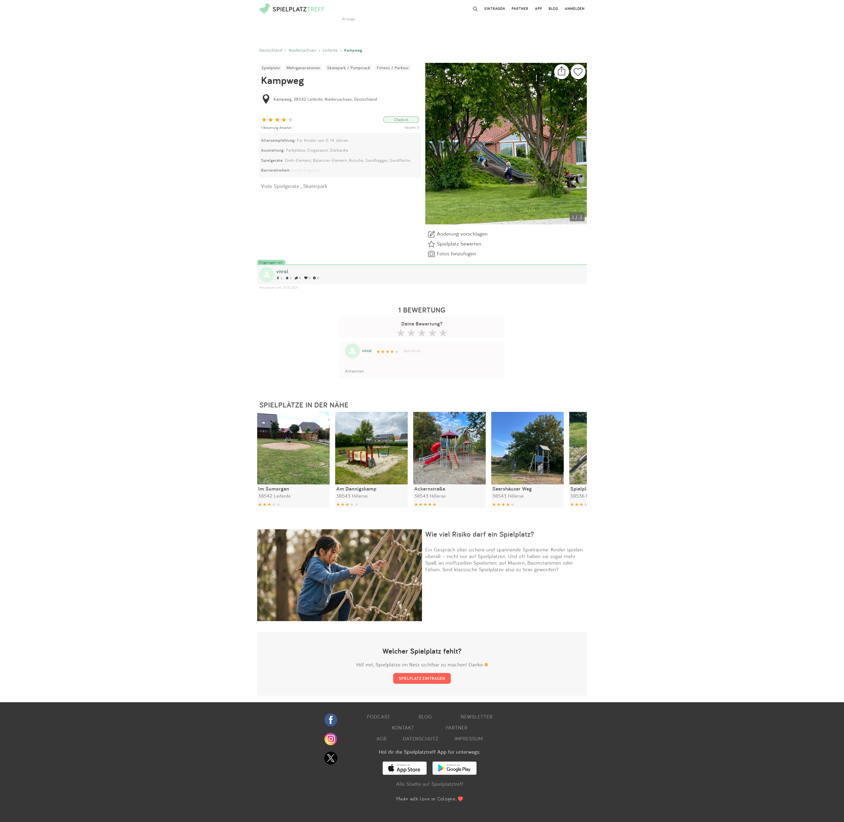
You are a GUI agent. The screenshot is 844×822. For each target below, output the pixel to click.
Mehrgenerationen (303, 67)
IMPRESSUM (469, 738)
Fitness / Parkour (393, 67)
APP (538, 8)
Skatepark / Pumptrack (348, 67)
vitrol (282, 271)
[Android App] (454, 772)
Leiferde (330, 50)
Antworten (354, 371)
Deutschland (270, 50)
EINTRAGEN (494, 8)
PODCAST (378, 716)
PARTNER (520, 8)
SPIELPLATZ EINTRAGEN (422, 678)
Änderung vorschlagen (462, 233)
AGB (382, 738)
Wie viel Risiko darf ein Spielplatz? (479, 534)
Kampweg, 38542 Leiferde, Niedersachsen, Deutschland (325, 99)
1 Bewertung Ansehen (276, 127)
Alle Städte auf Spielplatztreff (429, 783)
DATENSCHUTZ (420, 738)
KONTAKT (403, 727)
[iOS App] (404, 772)
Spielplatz (271, 67)
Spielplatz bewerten (459, 243)
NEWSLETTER (477, 716)
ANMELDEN (575, 8)
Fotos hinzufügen (456, 253)
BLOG (553, 8)
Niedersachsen (302, 50)
